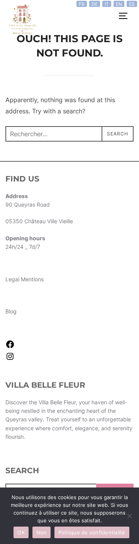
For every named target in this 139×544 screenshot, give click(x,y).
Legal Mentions (24, 279)
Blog (11, 311)
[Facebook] (10, 347)
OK (21, 532)
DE (95, 4)
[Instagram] (10, 359)
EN (119, 4)
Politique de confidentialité (91, 532)
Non (41, 532)
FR (82, 4)
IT (107, 4)
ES (132, 4)
